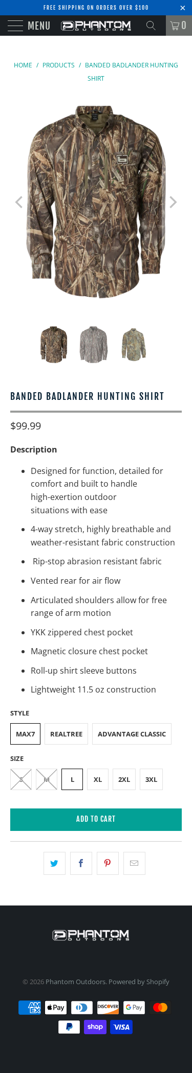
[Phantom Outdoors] (96, 25)
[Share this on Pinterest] (108, 863)
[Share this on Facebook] (81, 863)
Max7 (25, 733)
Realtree (66, 733)
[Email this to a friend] (134, 863)
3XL (151, 779)
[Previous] (20, 202)
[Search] (154, 25)
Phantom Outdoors (75, 981)
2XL (124, 779)
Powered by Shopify (139, 981)
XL (98, 779)
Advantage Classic (132, 733)
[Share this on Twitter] (55, 863)
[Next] (172, 202)
